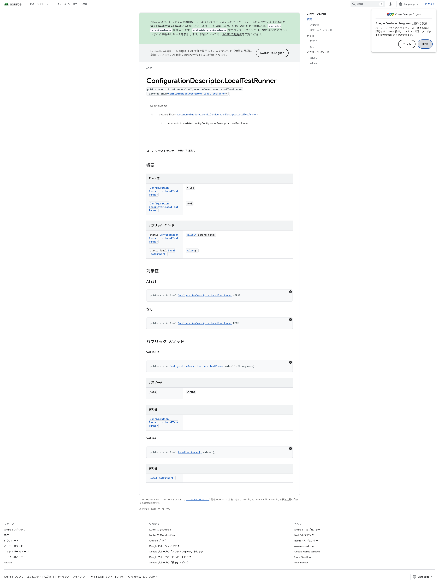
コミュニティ (34, 576)
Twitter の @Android (160, 529)
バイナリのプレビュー (16, 546)
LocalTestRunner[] (162, 252)
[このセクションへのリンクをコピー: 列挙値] (162, 271)
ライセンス (63, 576)
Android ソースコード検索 (72, 4)
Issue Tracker (301, 562)
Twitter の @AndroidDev (162, 535)
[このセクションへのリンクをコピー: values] (159, 438)
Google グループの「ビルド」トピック (170, 557)
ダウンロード (11, 540)
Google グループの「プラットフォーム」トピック (176, 551)
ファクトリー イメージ (16, 551)
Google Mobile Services (307, 551)
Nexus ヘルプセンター (306, 540)
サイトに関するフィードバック (107, 576)
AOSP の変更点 (232, 34)
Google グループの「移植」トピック (169, 562)
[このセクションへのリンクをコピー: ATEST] (160, 282)
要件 (6, 535)
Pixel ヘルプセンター (305, 535)
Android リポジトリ (15, 529)
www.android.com (304, 546)
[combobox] (368, 4)
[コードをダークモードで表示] (290, 292)
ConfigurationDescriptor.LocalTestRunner (197, 93)
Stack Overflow (302, 557)
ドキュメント (37, 4)
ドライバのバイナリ (15, 557)
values (191, 250)
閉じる (407, 44)
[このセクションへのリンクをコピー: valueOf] (162, 352)
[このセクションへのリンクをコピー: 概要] (158, 166)
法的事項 (49, 576)
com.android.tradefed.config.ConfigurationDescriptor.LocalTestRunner (216, 114)
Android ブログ (157, 540)
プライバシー (80, 576)
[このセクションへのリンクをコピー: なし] (156, 310)
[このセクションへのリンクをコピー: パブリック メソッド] (187, 342)
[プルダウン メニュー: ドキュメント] (49, 4)
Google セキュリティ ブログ (164, 546)
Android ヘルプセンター (307, 529)
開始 (425, 44)
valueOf (192, 234)
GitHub (8, 562)
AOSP (149, 68)
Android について (13, 576)
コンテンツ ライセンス (197, 499)
